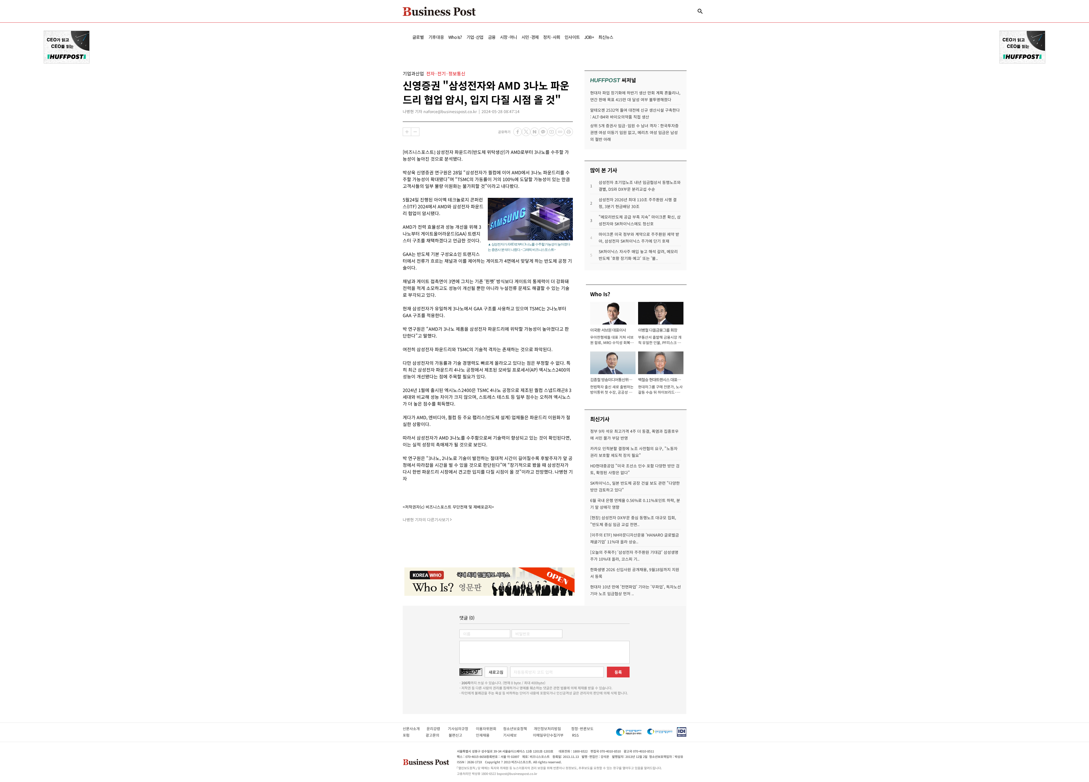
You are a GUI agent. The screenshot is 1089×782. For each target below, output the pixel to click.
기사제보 (515, 735)
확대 (407, 132)
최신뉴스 (605, 37)
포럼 (411, 735)
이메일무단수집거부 (549, 735)
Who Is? (455, 37)
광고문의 (434, 735)
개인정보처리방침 (552, 728)
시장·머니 (508, 37)
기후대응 (436, 37)
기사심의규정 (462, 728)
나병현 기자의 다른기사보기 (426, 519)
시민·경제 (530, 37)
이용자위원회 (489, 728)
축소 (415, 132)
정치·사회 (551, 37)
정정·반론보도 (582, 728)
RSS (575, 735)
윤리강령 (437, 728)
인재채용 (486, 735)
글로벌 (418, 37)
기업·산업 (475, 37)
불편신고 (459, 735)
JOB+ (589, 37)
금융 (491, 37)
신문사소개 (415, 728)
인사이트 (572, 37)
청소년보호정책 (518, 728)
